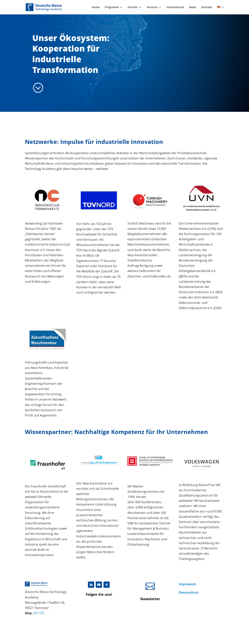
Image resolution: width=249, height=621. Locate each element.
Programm (112, 7)
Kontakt (206, 7)
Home (96, 7)
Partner (133, 7)
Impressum (187, 584)
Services (152, 7)
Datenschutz (189, 592)
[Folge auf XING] (106, 585)
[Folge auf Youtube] (99, 585)
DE (42, 613)
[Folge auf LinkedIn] (91, 585)
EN (35, 613)
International (175, 7)
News (192, 7)
